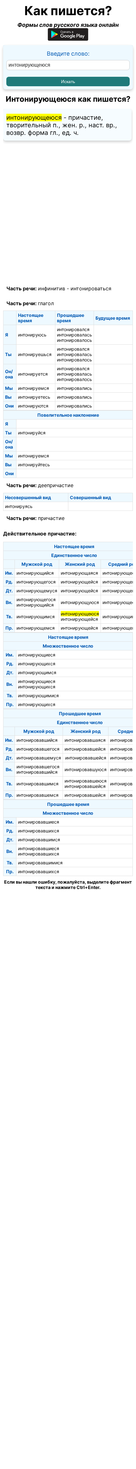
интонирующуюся (80, 602)
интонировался (73, 329)
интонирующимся (35, 616)
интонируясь (19, 506)
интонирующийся (35, 573)
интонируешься (35, 354)
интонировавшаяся (85, 740)
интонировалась (74, 334)
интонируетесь (34, 397)
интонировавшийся (37, 740)
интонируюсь (32, 334)
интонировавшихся (38, 830)
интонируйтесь (34, 464)
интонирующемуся (36, 590)
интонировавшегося (37, 749)
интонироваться (91, 288)
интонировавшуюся (86, 769)
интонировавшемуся (38, 757)
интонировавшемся (37, 795)
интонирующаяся (79, 573)
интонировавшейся (85, 749)
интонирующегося (36, 581)
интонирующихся (36, 663)
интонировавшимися (40, 862)
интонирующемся (35, 628)
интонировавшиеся (38, 822)
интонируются (33, 405)
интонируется (33, 374)
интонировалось (74, 340)
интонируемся (33, 388)
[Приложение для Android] (68, 38)
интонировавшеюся (86, 780)
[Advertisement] (68, 213)
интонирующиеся (36, 654)
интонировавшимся (37, 783)
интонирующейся (79, 581)
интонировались (74, 388)
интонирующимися (38, 695)
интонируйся (32, 432)
